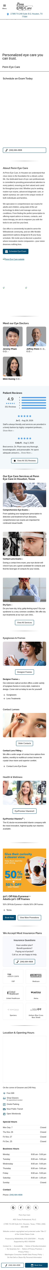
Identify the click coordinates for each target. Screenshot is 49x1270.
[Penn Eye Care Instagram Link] (28, 1207)
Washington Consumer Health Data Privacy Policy (23, 1254)
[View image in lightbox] (13, 259)
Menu (4, 8)
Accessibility (18, 1246)
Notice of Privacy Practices (32, 1249)
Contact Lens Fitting (12, 750)
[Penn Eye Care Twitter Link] (35, 1207)
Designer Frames (10, 679)
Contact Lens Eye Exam (16, 766)
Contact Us (7, 1246)
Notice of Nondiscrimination (35, 1246)
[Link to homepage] (24, 6)
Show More (7, 431)
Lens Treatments (13, 699)
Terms (9, 910)
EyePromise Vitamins (13, 819)
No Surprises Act (13, 1249)
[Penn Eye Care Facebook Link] (20, 1207)
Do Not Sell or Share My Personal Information (24, 1257)
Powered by (20, 1239)
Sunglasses (11, 695)
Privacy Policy (23, 1252)
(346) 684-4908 (15, 1195)
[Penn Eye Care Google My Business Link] (13, 1207)
